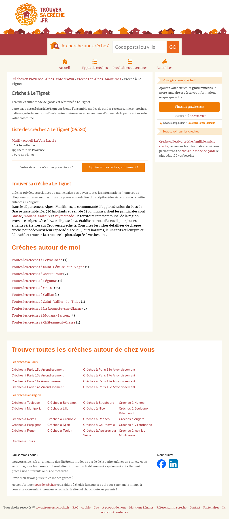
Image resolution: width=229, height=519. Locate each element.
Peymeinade (64, 216)
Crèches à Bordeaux (61, 402)
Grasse (17, 216)
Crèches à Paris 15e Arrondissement (38, 369)
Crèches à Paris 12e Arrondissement (109, 381)
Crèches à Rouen (24, 430)
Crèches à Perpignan (27, 425)
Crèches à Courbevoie (99, 425)
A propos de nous (114, 507)
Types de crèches (95, 68)
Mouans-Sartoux (37, 216)
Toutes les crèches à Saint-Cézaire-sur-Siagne (48, 267)
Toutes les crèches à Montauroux (37, 274)
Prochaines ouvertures (129, 68)
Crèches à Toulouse (26, 402)
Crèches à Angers (131, 419)
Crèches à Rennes (96, 419)
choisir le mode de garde (199, 151)
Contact (195, 507)
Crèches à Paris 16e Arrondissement (109, 387)
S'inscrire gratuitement (189, 106)
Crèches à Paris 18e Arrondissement (109, 369)
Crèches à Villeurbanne (135, 425)
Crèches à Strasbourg (98, 402)
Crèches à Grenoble (61, 419)
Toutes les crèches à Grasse (32, 288)
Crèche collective (170, 141)
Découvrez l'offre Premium (201, 123)
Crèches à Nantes (131, 402)
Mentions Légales (141, 507)
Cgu (96, 507)
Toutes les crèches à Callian (33, 295)
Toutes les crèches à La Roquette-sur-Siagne (47, 309)
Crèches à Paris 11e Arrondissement (37, 381)
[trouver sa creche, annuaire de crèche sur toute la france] (38, 14)
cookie (86, 507)
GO (172, 47)
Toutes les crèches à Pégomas (34, 281)
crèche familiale (195, 141)
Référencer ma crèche (172, 507)
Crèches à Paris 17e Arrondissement (109, 375)
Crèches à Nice (94, 408)
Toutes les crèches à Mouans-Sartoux (41, 315)
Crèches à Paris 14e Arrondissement (38, 387)
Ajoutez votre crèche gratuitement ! (113, 167)
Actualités (164, 68)
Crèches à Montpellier (27, 408)
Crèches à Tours (23, 441)
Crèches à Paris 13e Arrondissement (38, 375)
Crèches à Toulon (59, 430)
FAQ (75, 507)
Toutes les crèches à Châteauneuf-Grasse (43, 322)
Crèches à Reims (24, 419)
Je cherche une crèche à (85, 45)
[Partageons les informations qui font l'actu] (162, 463)
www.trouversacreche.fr (52, 507)
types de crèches (44, 484)
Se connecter (198, 116)
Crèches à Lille (57, 408)
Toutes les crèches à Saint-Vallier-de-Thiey (46, 302)
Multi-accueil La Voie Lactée (34, 141)
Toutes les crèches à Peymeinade (37, 260)
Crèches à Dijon (58, 425)
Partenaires (211, 507)
